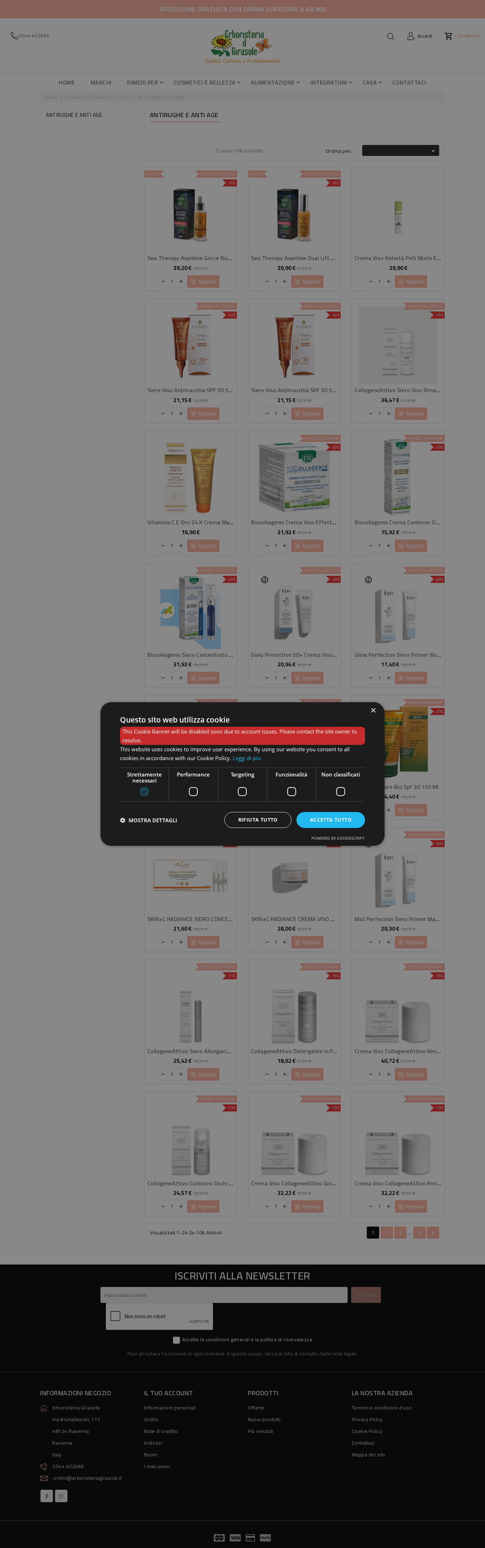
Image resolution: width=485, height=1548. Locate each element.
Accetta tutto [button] (331, 819)
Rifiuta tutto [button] (258, 819)
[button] (148, 820)
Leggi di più (247, 758)
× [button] (373, 710)
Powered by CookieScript (337, 838)
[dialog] (242, 774)
